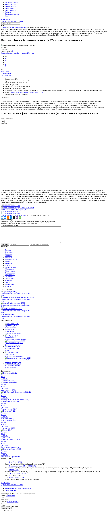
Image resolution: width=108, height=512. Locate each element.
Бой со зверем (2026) (16, 477)
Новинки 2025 (10, 6)
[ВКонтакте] (5, 217)
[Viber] (17, 217)
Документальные (11, 259)
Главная (4, 27)
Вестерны (8, 254)
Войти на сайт (6, 508)
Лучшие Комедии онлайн (17, 27)
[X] (14, 217)
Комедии (8, 265)
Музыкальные (10, 273)
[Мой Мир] (11, 217)
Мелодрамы (9, 269)
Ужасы (7, 282)
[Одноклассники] (8, 217)
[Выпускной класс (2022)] (54, 206)
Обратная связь (10, 490)
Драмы (7, 261)
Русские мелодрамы (12, 14)
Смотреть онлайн (7, 75)
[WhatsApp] (20, 217)
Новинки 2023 (10, 10)
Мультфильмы (10, 271)
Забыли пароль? (12, 502)
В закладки (5, 71)
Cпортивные (9, 278)
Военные (8, 256)
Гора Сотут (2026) (15, 462)
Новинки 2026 (10, 4)
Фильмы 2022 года (27, 53)
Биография (9, 252)
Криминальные (10, 267)
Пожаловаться (6, 73)
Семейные (9, 277)
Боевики (8, 250)
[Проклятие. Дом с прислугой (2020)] (54, 210)
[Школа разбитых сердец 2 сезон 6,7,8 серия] (54, 208)
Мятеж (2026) (14, 470)
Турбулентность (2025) (17, 473)
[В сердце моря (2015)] (54, 211)
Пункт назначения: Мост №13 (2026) (22, 466)
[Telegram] (2, 217)
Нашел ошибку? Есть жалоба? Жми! (14, 215)
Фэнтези (8, 286)
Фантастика (9, 284)
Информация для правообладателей (18, 488)
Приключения (10, 275)
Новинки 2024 (10, 8)
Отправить (5, 244)
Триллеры (8, 280)
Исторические (10, 263)
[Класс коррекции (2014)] (54, 213)
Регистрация (10, 496)
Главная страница (11, 2)
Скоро (7, 16)
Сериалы (8, 12)
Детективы (9, 258)
